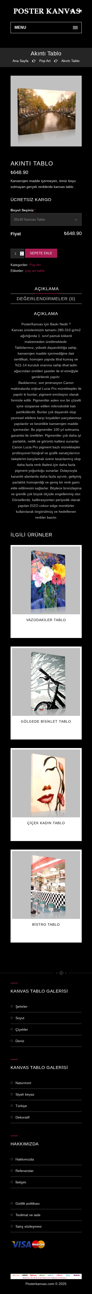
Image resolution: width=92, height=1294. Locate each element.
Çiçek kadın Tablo (46, 823)
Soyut (19, 1018)
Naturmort (23, 1083)
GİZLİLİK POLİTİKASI (27, 1203)
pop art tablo (35, 271)
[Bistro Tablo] (46, 885)
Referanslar (24, 1171)
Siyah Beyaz (24, 1094)
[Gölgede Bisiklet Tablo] (46, 682)
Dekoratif (22, 1117)
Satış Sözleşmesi (28, 1226)
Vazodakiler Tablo (46, 620)
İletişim (20, 1182)
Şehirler (21, 1006)
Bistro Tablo (46, 924)
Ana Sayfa (20, 61)
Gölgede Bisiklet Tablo (46, 721)
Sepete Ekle (41, 253)
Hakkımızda (24, 1159)
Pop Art (45, 61)
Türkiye (21, 1106)
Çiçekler (21, 1029)
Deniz (19, 1041)
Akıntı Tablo (70, 61)
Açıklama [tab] (47, 288)
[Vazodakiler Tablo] (46, 580)
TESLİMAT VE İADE (27, 1215)
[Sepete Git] (80, 11)
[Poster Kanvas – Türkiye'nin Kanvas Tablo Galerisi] (46, 11)
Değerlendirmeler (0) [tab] (46, 298)
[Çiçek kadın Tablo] (46, 783)
